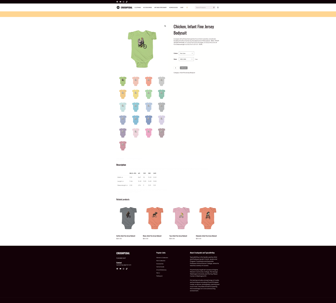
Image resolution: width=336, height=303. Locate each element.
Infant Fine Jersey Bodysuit (187, 72)
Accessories (159, 263)
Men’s (158, 273)
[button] (165, 26)
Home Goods (160, 266)
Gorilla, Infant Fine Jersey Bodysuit (125, 236)
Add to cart (183, 68)
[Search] (214, 7)
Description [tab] (120, 159)
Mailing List (159, 276)
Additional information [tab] (134, 159)
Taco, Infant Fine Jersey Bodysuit (178, 236)
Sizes (175, 59)
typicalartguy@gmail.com (123, 265)
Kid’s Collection (160, 260)
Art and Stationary (161, 270)
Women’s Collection (162, 257)
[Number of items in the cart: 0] (218, 7)
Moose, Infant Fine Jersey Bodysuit (152, 236)
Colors (176, 53)
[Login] (187, 7)
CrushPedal (126, 7)
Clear (196, 59)
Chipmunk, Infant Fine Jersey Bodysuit (206, 236)
